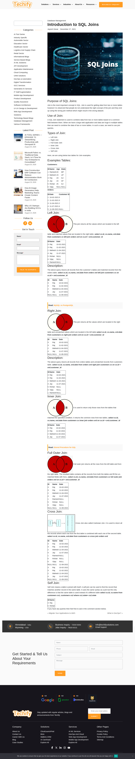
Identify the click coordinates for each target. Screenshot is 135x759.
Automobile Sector (21, 40)
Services (56, 4)
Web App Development (23, 112)
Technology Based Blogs (23, 118)
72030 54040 (76, 625)
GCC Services (19, 86)
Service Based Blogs (22, 60)
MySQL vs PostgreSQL (63, 305)
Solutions (45, 4)
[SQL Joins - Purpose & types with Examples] (22, 4)
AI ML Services (75, 731)
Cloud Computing (21, 72)
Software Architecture (22, 105)
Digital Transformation (22, 82)
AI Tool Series (19, 34)
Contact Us (16, 734)
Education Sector (20, 44)
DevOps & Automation (22, 79)
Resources (90, 4)
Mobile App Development (24, 95)
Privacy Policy (102, 731)
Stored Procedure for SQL (65, 447)
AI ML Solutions (20, 63)
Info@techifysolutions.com (107, 625)
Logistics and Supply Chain (24, 50)
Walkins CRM (46, 737)
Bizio (42, 734)
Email (19, 244)
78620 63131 (72, 627)
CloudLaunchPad (47, 731)
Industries (67, 4)
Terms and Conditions (105, 737)
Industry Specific (20, 38)
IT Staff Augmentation (22, 92)
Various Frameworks (22, 124)
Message (20, 253)
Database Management (23, 121)
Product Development (22, 99)
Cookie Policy (102, 734)
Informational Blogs (21, 57)
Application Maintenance (23, 69)
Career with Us (18, 737)
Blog (14, 740)
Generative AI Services (23, 89)
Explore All (45, 742)
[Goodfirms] (92, 699)
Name (19, 236)
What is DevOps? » (115, 613)
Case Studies (17, 742)
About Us (78, 4)
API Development (21, 66)
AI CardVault (46, 740)
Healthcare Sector (21, 47)
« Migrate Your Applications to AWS (61, 613)
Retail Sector (19, 53)
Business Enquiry (111, 4)
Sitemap (100, 740)
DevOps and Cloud (76, 734)
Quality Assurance (21, 102)
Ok (116, 756)
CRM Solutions (20, 76)
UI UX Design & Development (25, 108)
